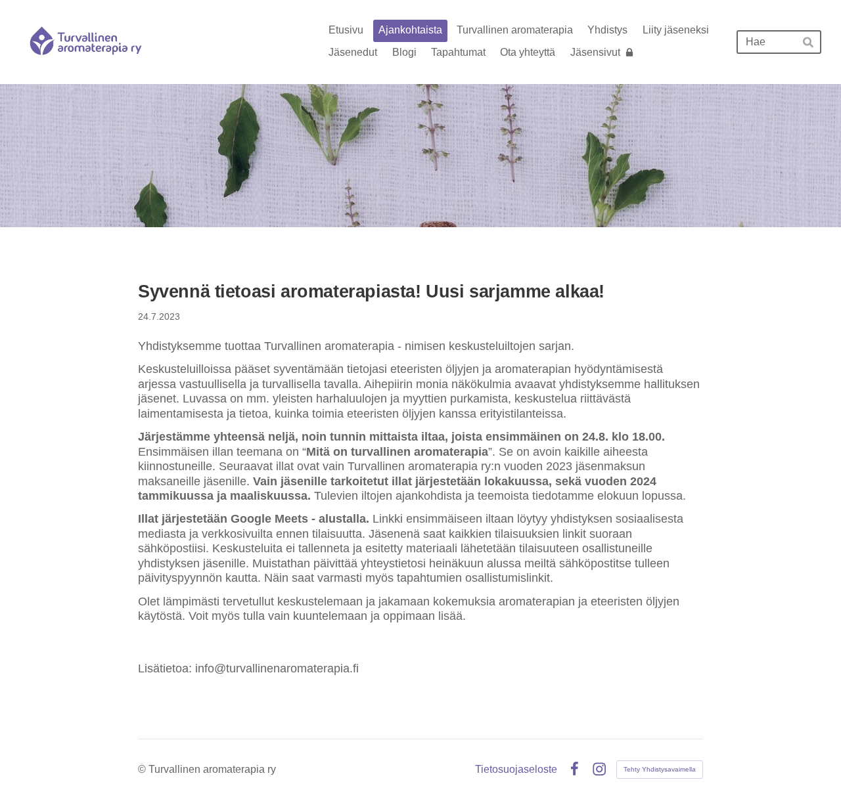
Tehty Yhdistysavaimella (660, 769)
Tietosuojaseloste (516, 769)
